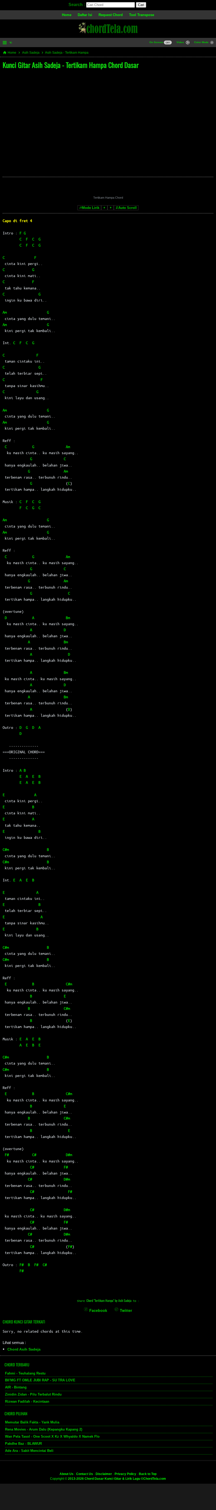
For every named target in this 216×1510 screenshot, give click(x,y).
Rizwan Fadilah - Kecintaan (27, 1401)
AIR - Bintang (16, 1387)
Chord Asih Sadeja (24, 1349)
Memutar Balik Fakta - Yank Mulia (32, 1422)
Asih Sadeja (31, 52)
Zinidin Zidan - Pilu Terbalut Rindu (33, 1394)
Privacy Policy (125, 1474)
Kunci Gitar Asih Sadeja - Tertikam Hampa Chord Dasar (71, 65)
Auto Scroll (127, 208)
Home (66, 15)
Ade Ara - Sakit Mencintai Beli (29, 1451)
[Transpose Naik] (110, 207)
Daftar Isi (85, 15)
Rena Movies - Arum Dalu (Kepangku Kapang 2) (43, 1429)
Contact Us (84, 1474)
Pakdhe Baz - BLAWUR (23, 1444)
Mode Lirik (90, 208)
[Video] (188, 43)
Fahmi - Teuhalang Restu (25, 1373)
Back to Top (147, 1474)
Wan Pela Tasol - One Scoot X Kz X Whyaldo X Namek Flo (52, 1436)
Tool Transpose (141, 15)
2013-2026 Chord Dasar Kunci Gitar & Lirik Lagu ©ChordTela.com (117, 1479)
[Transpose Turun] (104, 207)
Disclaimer (104, 1474)
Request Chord (111, 15)
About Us (66, 1474)
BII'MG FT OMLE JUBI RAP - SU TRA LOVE (40, 1380)
